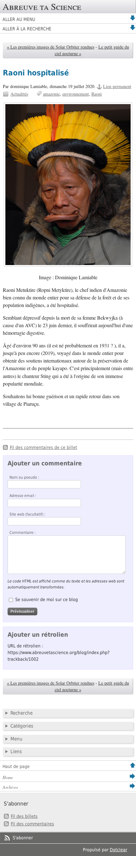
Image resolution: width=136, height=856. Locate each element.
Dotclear (118, 849)
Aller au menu (19, 19)
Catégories (21, 726)
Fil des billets (24, 816)
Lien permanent (117, 86)
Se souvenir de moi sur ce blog (46, 599)
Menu (16, 739)
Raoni (96, 94)
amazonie (51, 94)
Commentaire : (22, 532)
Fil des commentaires (32, 823)
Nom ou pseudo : (24, 477)
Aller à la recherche (27, 28)
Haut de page (16, 766)
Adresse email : (22, 495)
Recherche (21, 713)
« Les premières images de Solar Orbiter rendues (50, 47)
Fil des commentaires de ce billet (43, 447)
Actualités (19, 94)
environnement (75, 94)
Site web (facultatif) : (27, 514)
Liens (16, 751)
